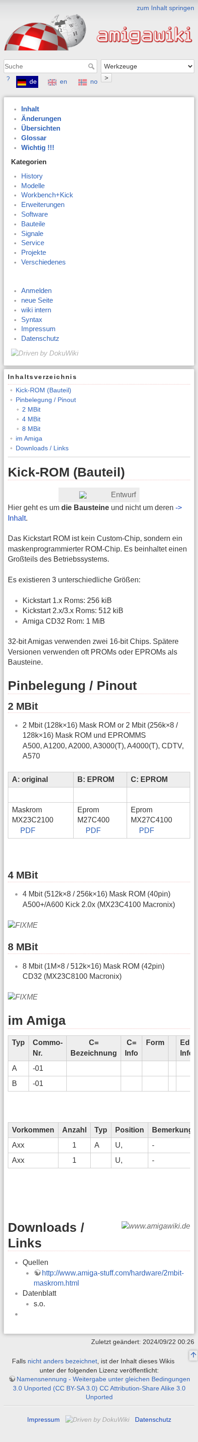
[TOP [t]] (193, 1356)
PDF (27, 830)
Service (32, 243)
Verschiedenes (43, 262)
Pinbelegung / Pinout (46, 399)
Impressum (38, 329)
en (63, 81)
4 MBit (31, 419)
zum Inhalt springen (165, 7)
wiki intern (36, 310)
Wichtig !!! (37, 147)
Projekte (33, 252)
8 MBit (31, 428)
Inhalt (30, 109)
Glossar (34, 138)
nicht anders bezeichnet (62, 1361)
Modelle (33, 186)
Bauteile (33, 224)
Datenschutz (40, 338)
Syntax (31, 319)
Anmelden (36, 290)
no (94, 81)
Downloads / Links (42, 448)
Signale (32, 233)
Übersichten (40, 128)
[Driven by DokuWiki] (44, 352)
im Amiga (29, 438)
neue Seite (37, 300)
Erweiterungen (42, 204)
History (32, 176)
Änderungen (41, 118)
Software (34, 214)
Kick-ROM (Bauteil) (43, 390)
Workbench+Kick (47, 195)
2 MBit (31, 409)
